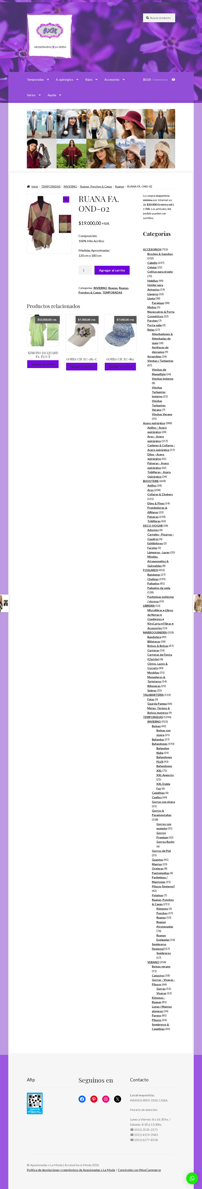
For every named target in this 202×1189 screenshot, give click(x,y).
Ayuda (52, 95)
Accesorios (112, 79)
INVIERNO (70, 186)
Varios (31, 95)
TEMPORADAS (51, 186)
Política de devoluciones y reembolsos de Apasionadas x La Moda (71, 1170)
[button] (66, 199)
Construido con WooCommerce (139, 1170)
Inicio (34, 186)
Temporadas (35, 79)
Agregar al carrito (112, 270)
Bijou (88, 79)
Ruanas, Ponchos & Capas (96, 186)
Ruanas (119, 186)
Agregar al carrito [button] (43, 364)
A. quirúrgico (64, 79)
